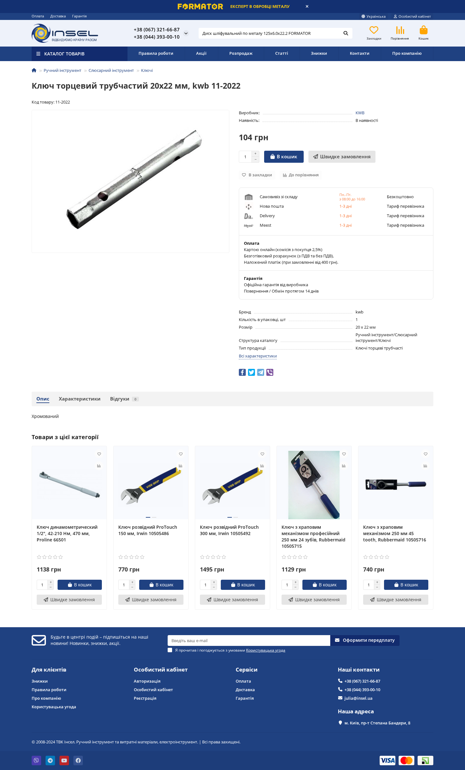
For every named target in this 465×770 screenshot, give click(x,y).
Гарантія (79, 16)
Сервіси (246, 669)
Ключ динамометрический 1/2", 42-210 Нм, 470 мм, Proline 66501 (67, 533)
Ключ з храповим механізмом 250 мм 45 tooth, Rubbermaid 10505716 (394, 533)
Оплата (38, 16)
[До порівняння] (99, 465)
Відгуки (123, 398)
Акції (201, 53)
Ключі (147, 70)
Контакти (359, 53)
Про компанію (407, 53)
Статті (281, 53)
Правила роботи (156, 53)
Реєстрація (145, 698)
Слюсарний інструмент (111, 70)
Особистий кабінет (161, 669)
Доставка (58, 16)
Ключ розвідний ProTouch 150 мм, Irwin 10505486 (147, 530)
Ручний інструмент (62, 70)
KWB (360, 113)
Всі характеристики (258, 356)
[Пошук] (345, 33)
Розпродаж (240, 53)
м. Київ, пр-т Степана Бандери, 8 (377, 723)
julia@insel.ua (358, 698)
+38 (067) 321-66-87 (362, 681)
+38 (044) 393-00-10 (362, 689)
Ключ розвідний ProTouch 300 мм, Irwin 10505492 (229, 530)
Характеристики (80, 398)
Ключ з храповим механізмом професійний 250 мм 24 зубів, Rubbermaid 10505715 (313, 536)
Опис (42, 398)
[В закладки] (99, 453)
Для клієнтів (49, 669)
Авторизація (147, 681)
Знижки (319, 53)
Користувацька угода (54, 707)
